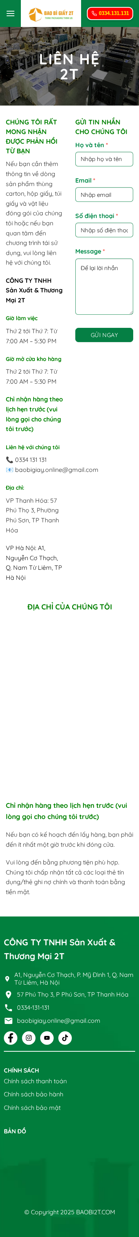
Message (90, 251)
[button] (10, 13)
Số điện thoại (96, 216)
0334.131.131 (114, 13)
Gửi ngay (104, 335)
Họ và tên (91, 145)
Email (85, 180)
